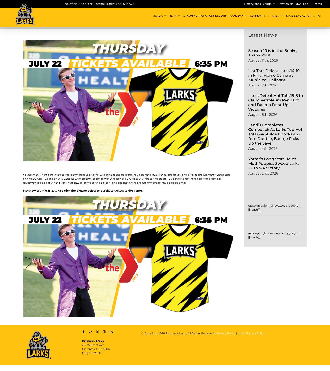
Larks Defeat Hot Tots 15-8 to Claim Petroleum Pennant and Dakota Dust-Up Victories (275, 102)
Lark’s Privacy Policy (251, 333)
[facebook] (83, 331)
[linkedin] (111, 331)
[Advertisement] (210, 346)
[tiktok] (90, 331)
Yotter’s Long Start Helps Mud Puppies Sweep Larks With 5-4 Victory (273, 163)
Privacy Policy (225, 333)
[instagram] (104, 331)
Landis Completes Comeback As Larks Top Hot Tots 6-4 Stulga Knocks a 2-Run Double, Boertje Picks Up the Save (275, 134)
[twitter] (97, 331)
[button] (319, 16)
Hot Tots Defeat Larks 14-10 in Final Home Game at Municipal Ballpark (274, 75)
